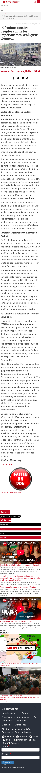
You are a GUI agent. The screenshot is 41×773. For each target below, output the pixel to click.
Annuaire (26, 713)
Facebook (9, 737)
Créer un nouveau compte (12, 765)
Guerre (2, 533)
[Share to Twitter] (18, 78)
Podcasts (14, 743)
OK (2, 10)
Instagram (22, 740)
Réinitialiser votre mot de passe (14, 767)
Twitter (9, 740)
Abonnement (23, 717)
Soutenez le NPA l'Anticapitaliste (11, 492)
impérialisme (4, 524)
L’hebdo (6, 725)
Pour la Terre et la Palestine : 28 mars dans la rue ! (19, 565)
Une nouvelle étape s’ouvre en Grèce (11, 695)
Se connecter (8, 762)
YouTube (23, 737)
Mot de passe (5, 754)
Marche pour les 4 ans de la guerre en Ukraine (18, 587)
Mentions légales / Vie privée (16, 729)
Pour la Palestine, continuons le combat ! (16, 621)
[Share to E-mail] (23, 78)
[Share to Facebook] (13, 78)
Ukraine (2, 529)
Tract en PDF (6, 465)
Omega (27, 732)
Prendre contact (9, 713)
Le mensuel (20, 725)
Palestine (3, 537)
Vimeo (35, 737)
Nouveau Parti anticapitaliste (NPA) (10, 516)
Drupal (18, 732)
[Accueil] (10, 2)
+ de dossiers (4, 702)
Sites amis (21, 721)
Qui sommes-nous (11, 709)
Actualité (4, 14)
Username (4, 746)
